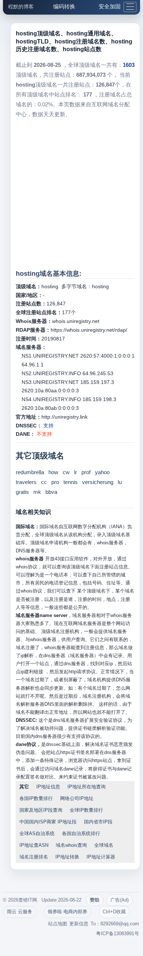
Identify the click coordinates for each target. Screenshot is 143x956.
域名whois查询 (71, 845)
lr (75, 472)
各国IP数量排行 (36, 798)
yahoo (102, 472)
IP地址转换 (67, 857)
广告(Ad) (119, 900)
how (53, 472)
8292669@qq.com (119, 923)
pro (55, 482)
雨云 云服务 (19, 911)
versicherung (97, 482)
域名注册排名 (33, 857)
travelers (26, 482)
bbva (51, 492)
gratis (22, 492)
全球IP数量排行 (86, 810)
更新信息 (78, 923)
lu (120, 482)
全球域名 (103, 845)
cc (44, 482)
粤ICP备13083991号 (117, 933)
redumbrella (30, 472)
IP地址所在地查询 (86, 786)
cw (66, 472)
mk (37, 492)
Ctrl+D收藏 (114, 911)
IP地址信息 (48, 786)
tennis (70, 482)
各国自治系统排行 (81, 833)
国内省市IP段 (98, 821)
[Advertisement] (71, 194)
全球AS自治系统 (37, 833)
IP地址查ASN (33, 845)
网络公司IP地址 (77, 798)
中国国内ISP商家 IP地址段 (48, 821)
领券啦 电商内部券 (67, 911)
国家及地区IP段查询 (40, 810)
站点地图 (57, 923)
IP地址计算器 (101, 857)
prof (86, 472)
